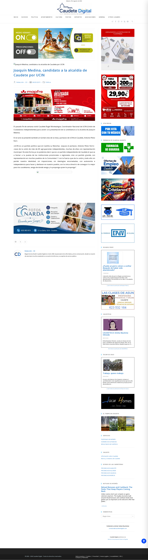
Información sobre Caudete (109, 456)
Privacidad (96, 556)
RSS (121, 556)
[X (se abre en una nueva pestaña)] (112, 21)
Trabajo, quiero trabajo (113, 373)
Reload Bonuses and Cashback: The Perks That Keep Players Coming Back (116, 489)
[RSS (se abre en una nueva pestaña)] (124, 21)
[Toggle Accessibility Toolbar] (143, 541)
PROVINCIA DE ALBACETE (108, 468)
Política (48, 82)
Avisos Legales (104, 556)
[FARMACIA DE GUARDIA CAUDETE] (117, 147)
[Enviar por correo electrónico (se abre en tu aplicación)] (127, 21)
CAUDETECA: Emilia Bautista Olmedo (115, 334)
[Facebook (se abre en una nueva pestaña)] (115, 21)
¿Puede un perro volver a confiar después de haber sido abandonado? (117, 268)
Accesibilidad (114, 556)
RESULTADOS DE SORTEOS (109, 444)
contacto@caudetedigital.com (118, 528)
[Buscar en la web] (132, 21)
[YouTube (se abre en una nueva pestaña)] (121, 21)
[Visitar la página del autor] (18, 254)
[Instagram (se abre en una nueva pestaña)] (118, 21)
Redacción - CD (21, 82)
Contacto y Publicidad (82, 557)
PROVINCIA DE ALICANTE (108, 470)
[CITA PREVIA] (117, 130)
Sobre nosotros (80, 556)
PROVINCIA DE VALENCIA (108, 473)
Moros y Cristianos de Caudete (110, 458)
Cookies (88, 556)
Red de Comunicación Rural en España (118, 539)
